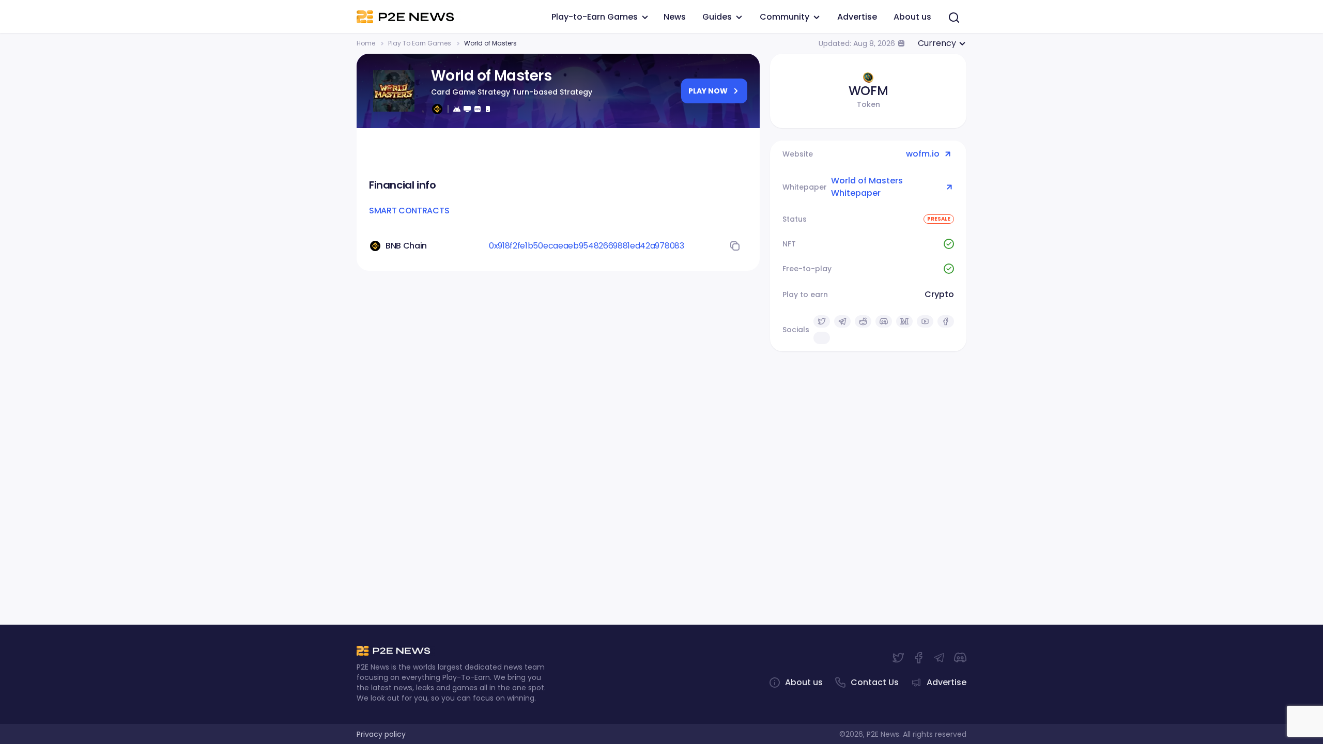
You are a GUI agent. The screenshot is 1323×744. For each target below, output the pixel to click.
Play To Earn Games (419, 43)
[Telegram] (939, 658)
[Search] (954, 17)
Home (366, 43)
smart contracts (409, 210)
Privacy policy (381, 734)
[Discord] (960, 658)
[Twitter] (898, 658)
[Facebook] (919, 658)
